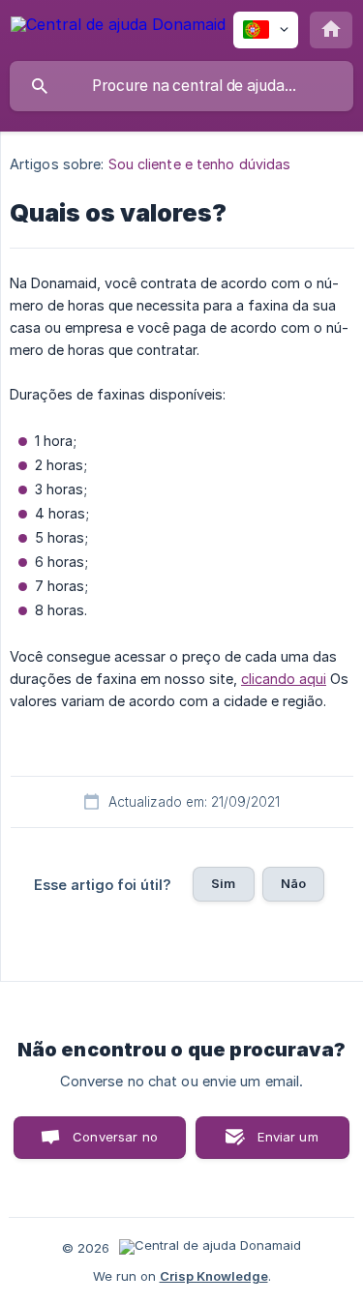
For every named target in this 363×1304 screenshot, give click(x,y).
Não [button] (293, 883)
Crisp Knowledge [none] (214, 1276)
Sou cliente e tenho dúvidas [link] (199, 164)
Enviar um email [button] (287, 1144)
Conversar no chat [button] (115, 1144)
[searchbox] (181, 86)
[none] (118, 28)
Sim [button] (223, 883)
